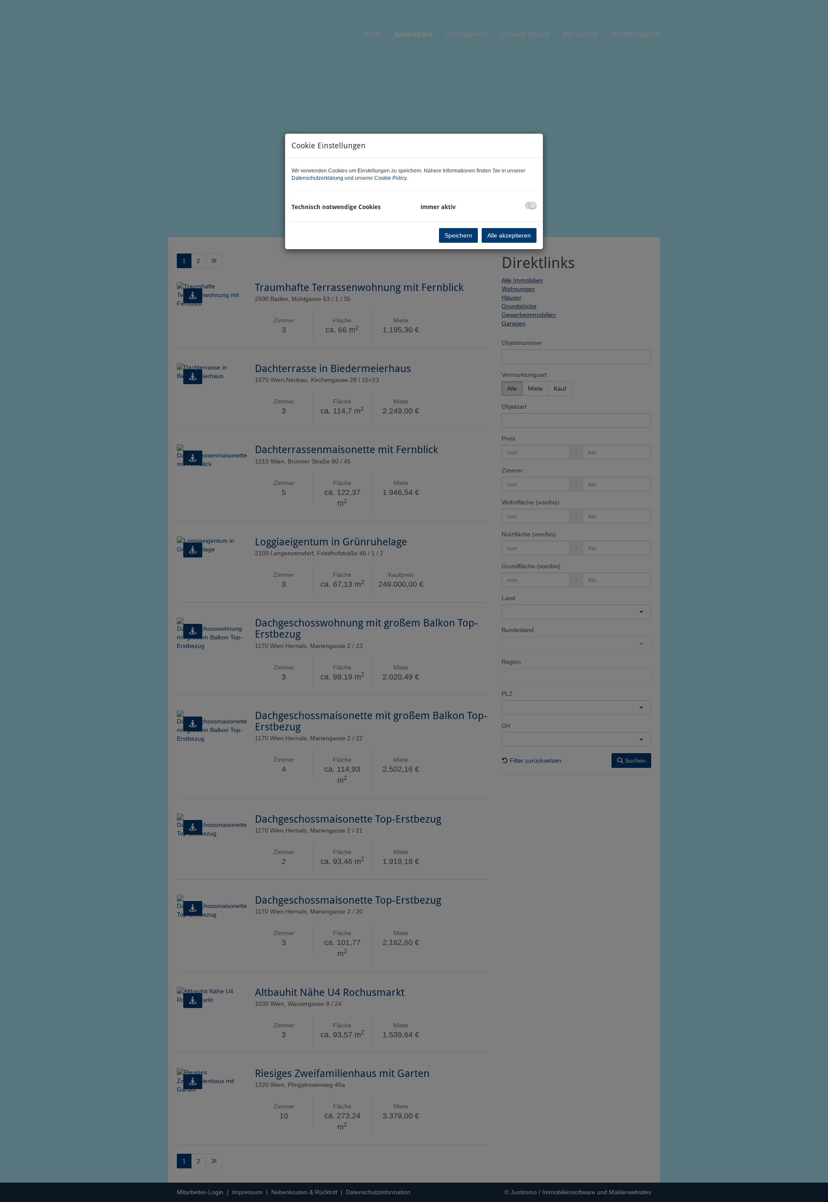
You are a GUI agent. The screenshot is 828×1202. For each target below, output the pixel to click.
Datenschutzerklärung (317, 178)
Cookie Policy (390, 178)
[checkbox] (530, 205)
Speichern (458, 235)
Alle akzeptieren (509, 235)
